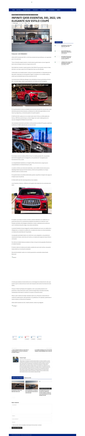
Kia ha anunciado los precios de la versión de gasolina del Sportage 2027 (31, 391)
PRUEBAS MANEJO (26, 9)
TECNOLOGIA (43, 9)
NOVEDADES (35, 9)
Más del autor (27, 377)
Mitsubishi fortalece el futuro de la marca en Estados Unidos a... (66, 57)
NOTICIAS (18, 9)
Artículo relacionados (17, 377)
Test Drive (32, 14)
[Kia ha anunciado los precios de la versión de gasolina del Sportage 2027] (31, 385)
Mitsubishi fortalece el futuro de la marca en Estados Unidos (45, 388)
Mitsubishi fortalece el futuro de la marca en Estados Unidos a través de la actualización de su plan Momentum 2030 (45, 393)
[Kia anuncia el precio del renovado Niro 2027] (18, 385)
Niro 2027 (13, 388)
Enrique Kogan (15, 23)
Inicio (12, 13)
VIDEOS (58, 9)
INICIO (13, 9)
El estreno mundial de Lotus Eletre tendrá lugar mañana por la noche (43, 350)
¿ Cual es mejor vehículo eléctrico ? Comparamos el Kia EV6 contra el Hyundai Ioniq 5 (20, 351)
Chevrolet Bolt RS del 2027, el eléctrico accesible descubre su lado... (67, 63)
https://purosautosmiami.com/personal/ (25, 359)
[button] (72, 10)
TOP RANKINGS (51, 9)
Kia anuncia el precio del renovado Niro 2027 (66, 46)
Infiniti (15, 13)
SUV (29, 14)
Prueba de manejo (22, 14)
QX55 (27, 14)
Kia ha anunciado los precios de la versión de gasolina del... (66, 52)
